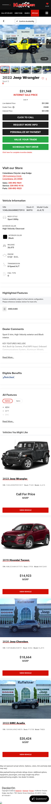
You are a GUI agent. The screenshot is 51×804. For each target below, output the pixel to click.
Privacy (31, 791)
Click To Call (25, 117)
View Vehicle (26, 510)
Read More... (8, 357)
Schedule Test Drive (25, 147)
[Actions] (46, 79)
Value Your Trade (25, 139)
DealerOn (18, 791)
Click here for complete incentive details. (17, 152)
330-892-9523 (15, 188)
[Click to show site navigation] (47, 13)
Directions (18, 13)
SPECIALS (35, 13)
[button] (7, 13)
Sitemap (25, 791)
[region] (25, 107)
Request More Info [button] (25, 124)
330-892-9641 (15, 183)
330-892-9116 (16, 185)
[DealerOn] (8, 788)
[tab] (7, 401)
